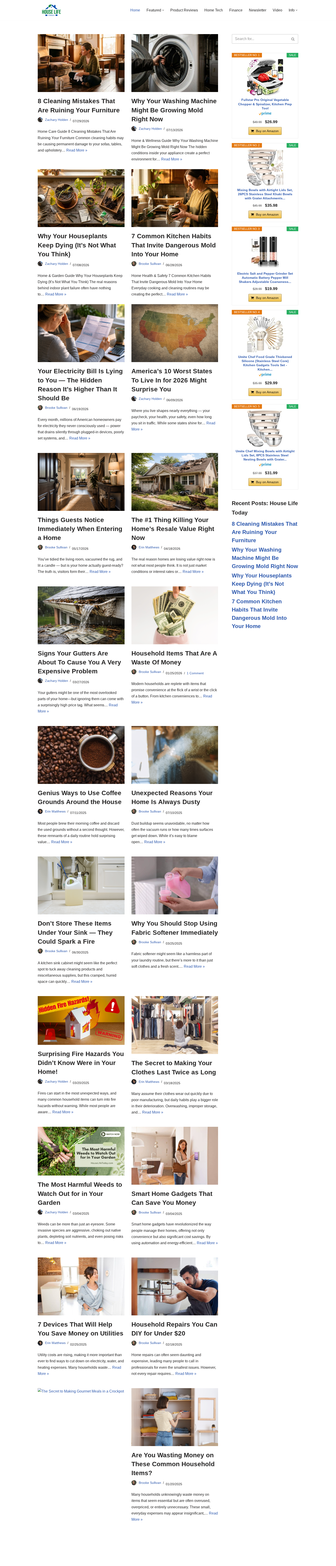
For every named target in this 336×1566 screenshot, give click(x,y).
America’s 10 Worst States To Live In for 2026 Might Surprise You (171, 380)
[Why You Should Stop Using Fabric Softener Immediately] (174, 885)
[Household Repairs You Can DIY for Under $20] (174, 1286)
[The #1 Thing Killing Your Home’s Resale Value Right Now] (174, 482)
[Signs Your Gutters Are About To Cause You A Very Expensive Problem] (81, 615)
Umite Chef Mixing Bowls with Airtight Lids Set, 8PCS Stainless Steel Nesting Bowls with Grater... (265, 455)
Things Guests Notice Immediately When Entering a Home (80, 528)
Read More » (76, 150)
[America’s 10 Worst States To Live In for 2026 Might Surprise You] (174, 333)
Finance (236, 10)
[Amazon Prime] (265, 114)
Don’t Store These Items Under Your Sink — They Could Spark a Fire (75, 932)
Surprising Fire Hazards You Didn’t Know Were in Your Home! (81, 1062)
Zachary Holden (56, 120)
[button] (163, 10)
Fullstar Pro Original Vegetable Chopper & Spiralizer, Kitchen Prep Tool (265, 104)
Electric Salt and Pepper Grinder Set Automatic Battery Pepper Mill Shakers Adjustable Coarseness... (265, 278)
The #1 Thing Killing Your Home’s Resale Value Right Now (172, 528)
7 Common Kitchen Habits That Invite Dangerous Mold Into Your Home (173, 245)
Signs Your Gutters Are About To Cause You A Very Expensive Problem (79, 662)
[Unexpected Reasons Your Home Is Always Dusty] (174, 755)
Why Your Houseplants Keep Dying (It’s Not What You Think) (77, 245)
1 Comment (195, 673)
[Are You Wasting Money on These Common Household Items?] (174, 1417)
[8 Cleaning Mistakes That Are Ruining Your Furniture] (81, 63)
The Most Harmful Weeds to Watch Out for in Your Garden (80, 1193)
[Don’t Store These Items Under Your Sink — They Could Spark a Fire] (81, 885)
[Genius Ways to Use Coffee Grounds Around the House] (81, 755)
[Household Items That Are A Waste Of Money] (174, 615)
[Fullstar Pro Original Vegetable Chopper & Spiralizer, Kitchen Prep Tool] (265, 77)
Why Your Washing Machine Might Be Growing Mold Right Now (174, 110)
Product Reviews (184, 10)
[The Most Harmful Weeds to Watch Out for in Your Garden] (81, 1151)
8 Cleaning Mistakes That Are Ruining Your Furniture (264, 532)
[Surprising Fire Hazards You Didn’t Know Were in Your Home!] (81, 1020)
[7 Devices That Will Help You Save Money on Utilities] (81, 1286)
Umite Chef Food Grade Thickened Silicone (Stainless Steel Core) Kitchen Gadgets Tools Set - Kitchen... (265, 363)
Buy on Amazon (267, 131)
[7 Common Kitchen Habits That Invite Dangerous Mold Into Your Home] (174, 198)
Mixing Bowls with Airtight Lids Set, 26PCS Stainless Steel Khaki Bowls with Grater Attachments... (265, 194)
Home (135, 10)
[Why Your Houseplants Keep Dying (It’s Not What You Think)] (81, 198)
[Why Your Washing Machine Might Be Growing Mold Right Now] (174, 63)
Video (277, 10)
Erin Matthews (149, 547)
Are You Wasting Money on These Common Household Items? (173, 1464)
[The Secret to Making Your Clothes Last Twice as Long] (174, 1025)
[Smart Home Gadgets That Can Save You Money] (174, 1156)
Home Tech (213, 10)
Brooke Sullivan (150, 264)
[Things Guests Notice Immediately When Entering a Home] (81, 482)
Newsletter (257, 10)
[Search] (293, 39)
